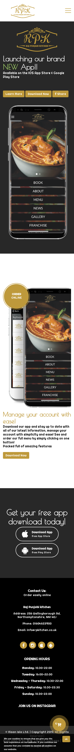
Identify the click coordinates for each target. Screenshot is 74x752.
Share (61, 94)
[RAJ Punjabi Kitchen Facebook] (23, 645)
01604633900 (42, 623)
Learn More (14, 94)
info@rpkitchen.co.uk (41, 630)
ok (66, 739)
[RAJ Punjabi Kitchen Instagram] (32, 645)
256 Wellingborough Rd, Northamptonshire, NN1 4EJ (39, 615)
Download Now (38, 94)
